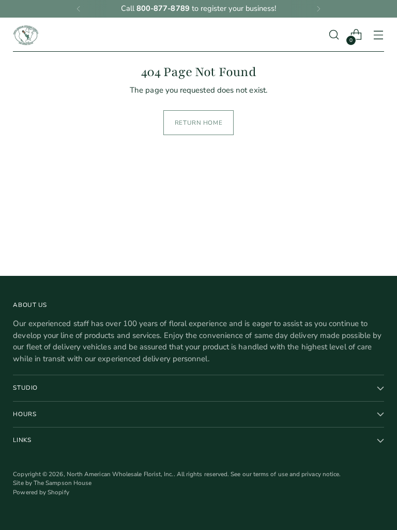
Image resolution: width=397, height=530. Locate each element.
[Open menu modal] (378, 35)
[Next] (318, 9)
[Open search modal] (334, 35)
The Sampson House (62, 483)
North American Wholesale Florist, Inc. (120, 474)
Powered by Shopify (41, 492)
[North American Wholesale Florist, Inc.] (26, 35)
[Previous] (78, 9)
